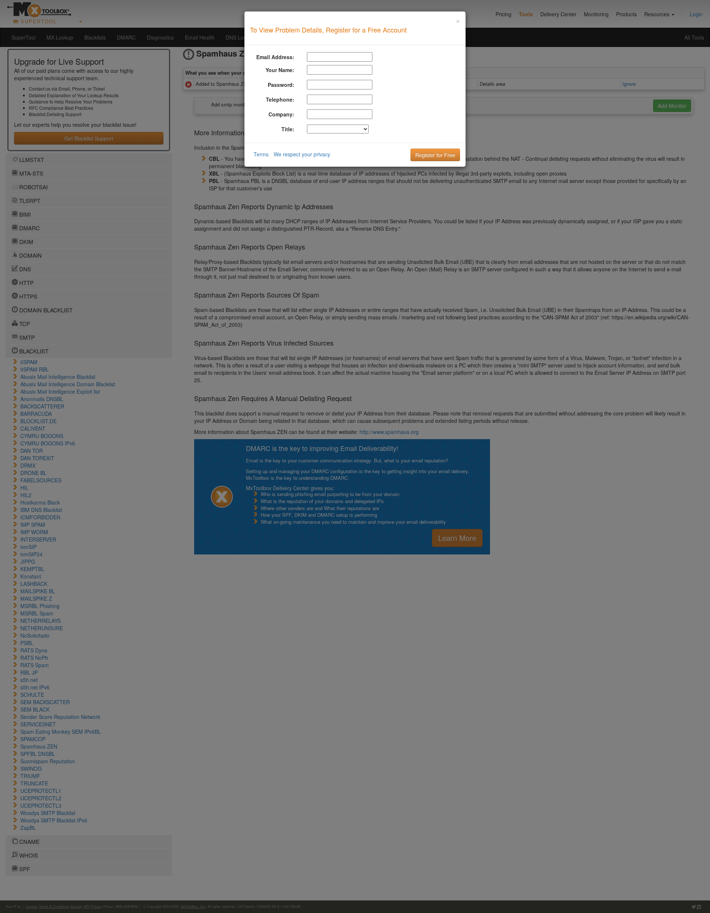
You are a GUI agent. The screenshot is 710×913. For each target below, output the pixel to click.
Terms (261, 154)
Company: (281, 114)
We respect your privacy (302, 154)
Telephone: (280, 99)
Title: (287, 129)
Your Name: (280, 70)
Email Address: (275, 57)
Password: (281, 84)
